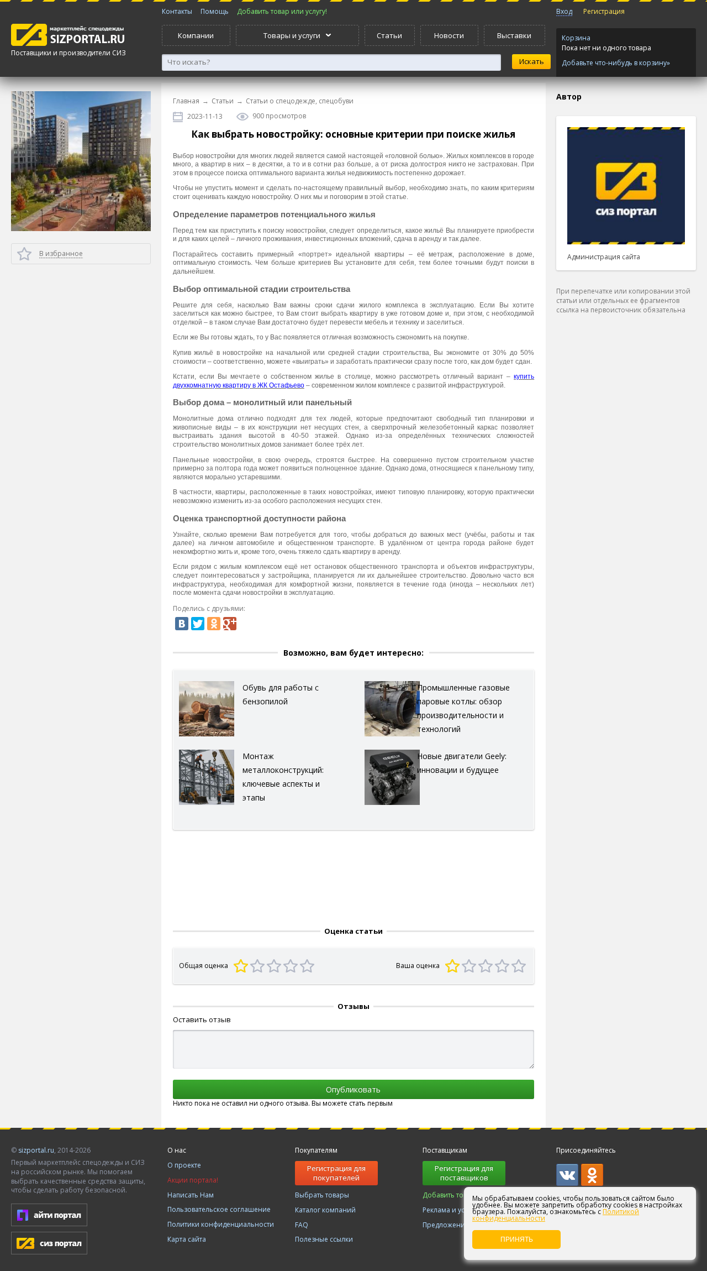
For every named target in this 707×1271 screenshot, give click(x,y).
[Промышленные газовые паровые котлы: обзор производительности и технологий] (392, 708)
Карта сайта (186, 1239)
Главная (186, 101)
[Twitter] (197, 623)
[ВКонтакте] (181, 623)
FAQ (301, 1225)
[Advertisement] (626, 497)
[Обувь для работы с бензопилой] (206, 708)
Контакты (177, 11)
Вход (564, 11)
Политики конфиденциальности (220, 1224)
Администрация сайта (603, 256)
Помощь (215, 11)
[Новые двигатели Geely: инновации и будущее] (392, 776)
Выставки (514, 35)
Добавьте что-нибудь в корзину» (616, 63)
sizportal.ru (36, 1150)
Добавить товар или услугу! (282, 11)
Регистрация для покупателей (336, 1173)
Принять (516, 1239)
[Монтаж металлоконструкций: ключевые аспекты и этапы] (206, 776)
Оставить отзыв (202, 1019)
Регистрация (604, 11)
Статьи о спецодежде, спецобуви (300, 101)
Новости (449, 35)
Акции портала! (192, 1180)
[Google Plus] (229, 623)
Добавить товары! (452, 1195)
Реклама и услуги (451, 1210)
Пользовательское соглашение (219, 1209)
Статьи (389, 35)
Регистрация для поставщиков (464, 1173)
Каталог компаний (325, 1210)
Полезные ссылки (324, 1239)
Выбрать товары (322, 1195)
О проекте (184, 1165)
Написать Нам (190, 1195)
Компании (196, 35)
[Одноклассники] (213, 623)
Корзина (576, 38)
